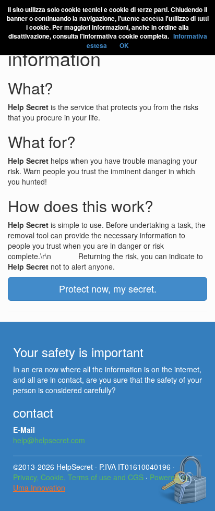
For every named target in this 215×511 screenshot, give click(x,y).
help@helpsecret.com (49, 440)
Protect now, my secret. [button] (108, 288)
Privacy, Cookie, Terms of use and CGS (78, 477)
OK (124, 45)
